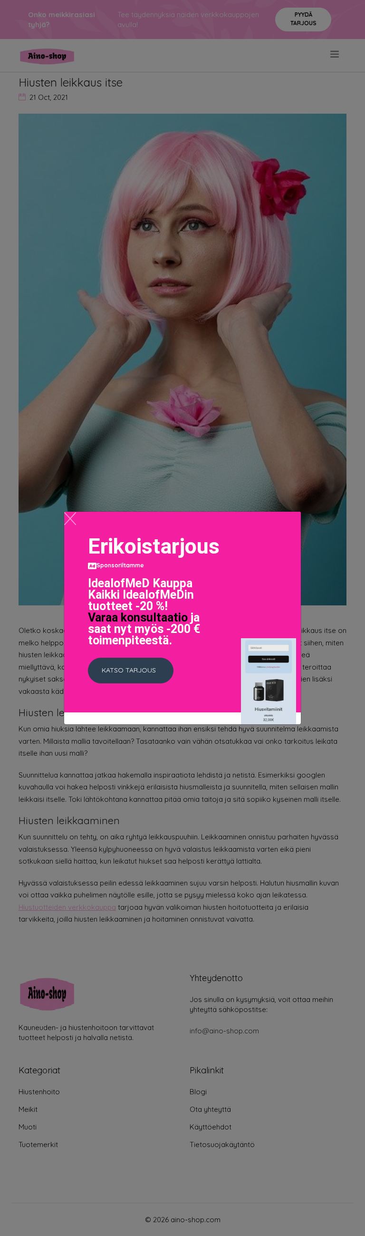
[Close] (70, 519)
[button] (130, 670)
